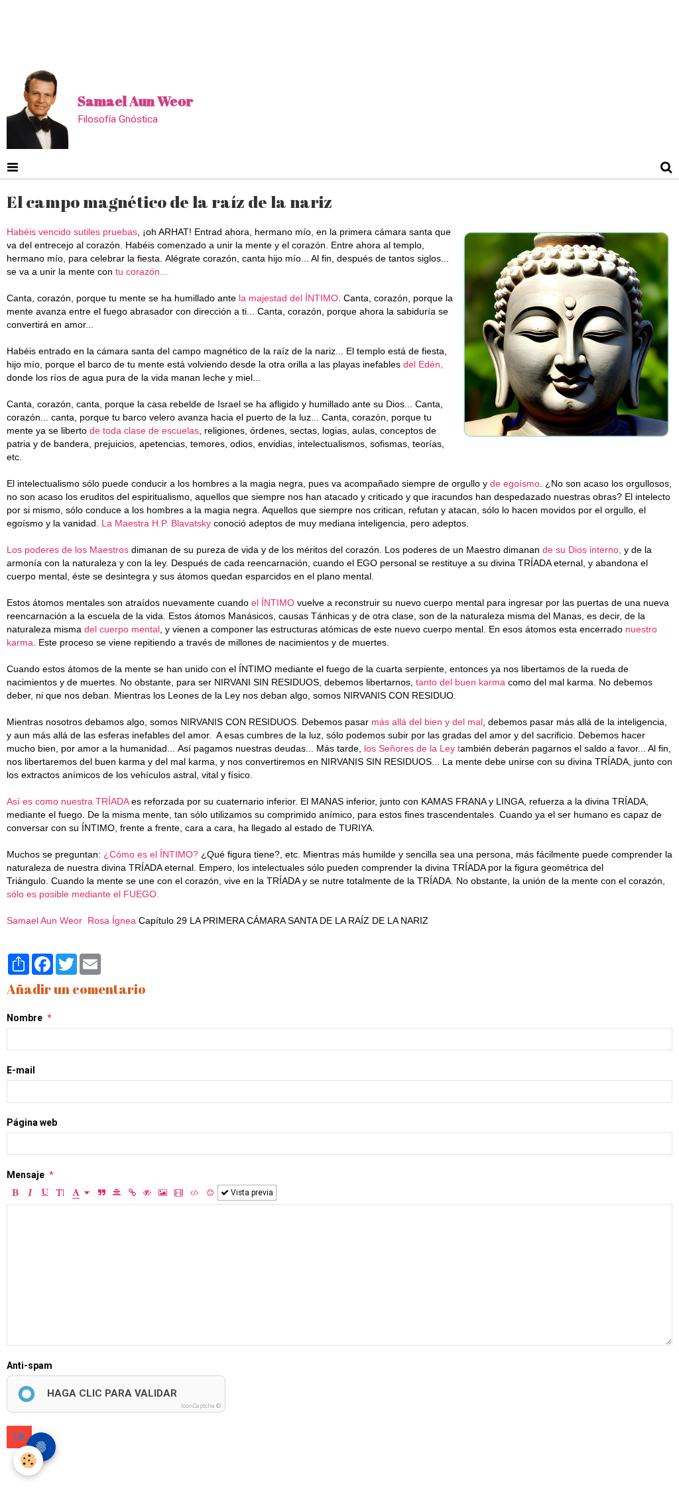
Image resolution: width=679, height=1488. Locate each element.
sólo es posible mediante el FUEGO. (83, 894)
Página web (32, 1122)
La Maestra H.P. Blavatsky (156, 523)
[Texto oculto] (147, 1193)
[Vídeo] (178, 1193)
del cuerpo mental (121, 629)
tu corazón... (141, 271)
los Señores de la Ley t (412, 748)
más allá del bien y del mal (426, 722)
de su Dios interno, (581, 549)
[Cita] (101, 1193)
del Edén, (423, 364)
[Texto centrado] (117, 1193)
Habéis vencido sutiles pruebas (72, 231)
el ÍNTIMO (274, 602)
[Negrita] (15, 1193)
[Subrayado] (45, 1193)
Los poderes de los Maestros (69, 549)
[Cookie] (28, 1460)
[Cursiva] (30, 1193)
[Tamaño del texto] (60, 1193)
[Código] (194, 1193)
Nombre (24, 1018)
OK (19, 1437)
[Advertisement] (241, 30)
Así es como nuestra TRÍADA (68, 801)
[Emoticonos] (210, 1193)
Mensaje (25, 1174)
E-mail (21, 1070)
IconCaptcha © (201, 1406)
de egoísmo (513, 483)
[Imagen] (162, 1193)
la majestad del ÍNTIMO (288, 298)
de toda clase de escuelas (143, 430)
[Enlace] (132, 1193)
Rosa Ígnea (112, 920)
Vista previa (251, 1192)
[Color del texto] (80, 1193)
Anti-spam (29, 1365)
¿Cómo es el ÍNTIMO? (150, 854)
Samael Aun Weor (44, 920)
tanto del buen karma (459, 682)
